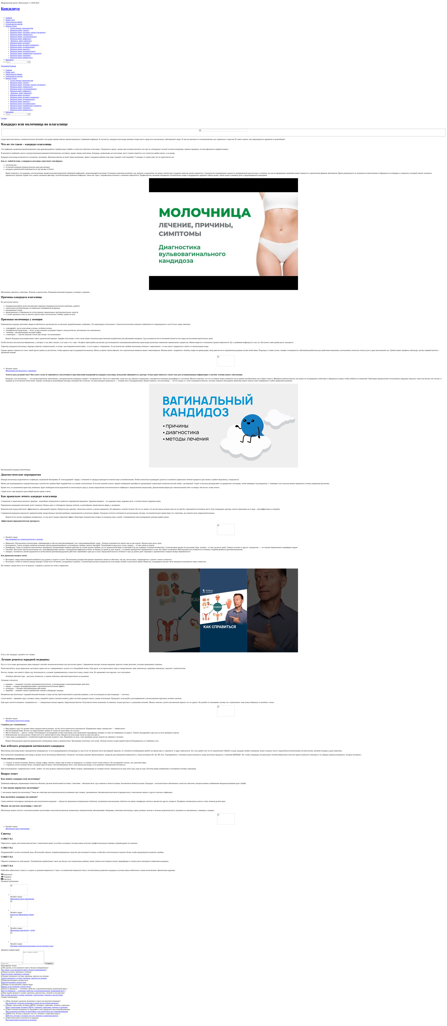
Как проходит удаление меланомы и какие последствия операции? (32, 1003)
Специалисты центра (14, 24)
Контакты (9, 60)
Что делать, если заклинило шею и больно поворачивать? (24, 970)
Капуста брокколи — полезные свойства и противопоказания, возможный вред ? (33, 991)
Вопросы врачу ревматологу (21, 58)
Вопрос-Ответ (11, 26)
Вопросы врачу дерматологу (21, 35)
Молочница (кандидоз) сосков (18, 721)
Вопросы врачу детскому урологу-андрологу (28, 32)
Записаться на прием (14, 22)
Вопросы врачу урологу (19, 30)
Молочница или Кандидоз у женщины (21, 371)
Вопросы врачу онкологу (20, 49)
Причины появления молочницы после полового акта (31, 946)
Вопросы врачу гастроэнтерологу (23, 37)
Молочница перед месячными (17, 829)
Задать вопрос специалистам (21, 28)
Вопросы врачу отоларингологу (23, 51)
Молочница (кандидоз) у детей (22, 930)
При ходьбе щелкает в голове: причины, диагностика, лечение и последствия (32, 995)
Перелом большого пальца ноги (13, 982)
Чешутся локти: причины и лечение (15, 974)
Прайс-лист (10, 20)
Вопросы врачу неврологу (21, 41)
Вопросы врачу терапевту (20, 55)
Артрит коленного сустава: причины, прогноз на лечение (24, 978)
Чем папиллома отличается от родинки (21, 1020)
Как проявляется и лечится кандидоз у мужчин (24, 539)
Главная (9, 18)
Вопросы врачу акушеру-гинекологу (24, 45)
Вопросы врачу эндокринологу (22, 47)
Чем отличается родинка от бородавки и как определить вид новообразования (37, 1011)
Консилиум (10, 8)
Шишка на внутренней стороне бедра (16, 987)
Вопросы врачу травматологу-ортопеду (26, 53)
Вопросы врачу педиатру (20, 43)
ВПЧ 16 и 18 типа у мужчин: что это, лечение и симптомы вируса (32, 1016)
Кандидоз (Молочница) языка (22, 915)
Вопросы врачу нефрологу (20, 39)
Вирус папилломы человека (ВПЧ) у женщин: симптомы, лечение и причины (37, 1007)
